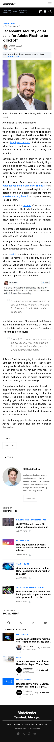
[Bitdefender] (9, 4)
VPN (44, 520)
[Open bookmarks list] (45, 11)
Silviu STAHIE (28, 646)
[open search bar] (49, 11)
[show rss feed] (40, 11)
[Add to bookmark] (20, 26)
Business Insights (23, 11)
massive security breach (15, 196)
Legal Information (13, 724)
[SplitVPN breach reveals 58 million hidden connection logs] (8, 525)
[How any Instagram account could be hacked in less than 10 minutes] (8, 547)
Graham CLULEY (15, 46)
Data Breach (36, 520)
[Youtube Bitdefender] (45, 622)
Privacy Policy (29, 724)
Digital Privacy (29, 587)
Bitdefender (28, 669)
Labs (15, 11)
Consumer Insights (7, 11)
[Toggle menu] (49, 4)
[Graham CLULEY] (5, 47)
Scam (18, 564)
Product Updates (23, 680)
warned (27, 205)
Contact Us (43, 724)
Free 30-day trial (13, 56)
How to (26, 564)
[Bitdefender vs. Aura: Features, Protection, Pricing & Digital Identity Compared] (8, 688)
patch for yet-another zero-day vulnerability (25, 185)
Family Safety (22, 635)
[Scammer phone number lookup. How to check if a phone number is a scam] (8, 571)
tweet (11, 254)
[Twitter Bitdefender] (21, 622)
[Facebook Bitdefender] (8, 622)
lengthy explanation (20, 142)
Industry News (9, 23)
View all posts (30, 498)
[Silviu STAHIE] (19, 647)
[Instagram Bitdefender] (33, 622)
